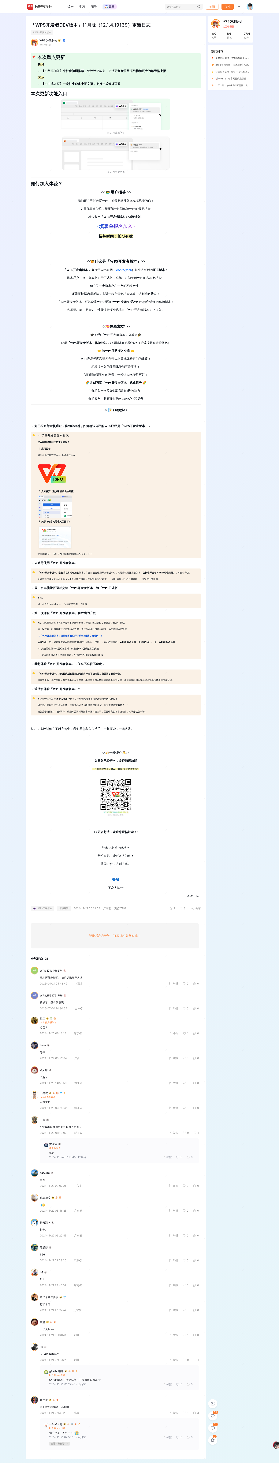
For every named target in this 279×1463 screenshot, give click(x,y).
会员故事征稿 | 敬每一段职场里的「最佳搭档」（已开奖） (244, 71)
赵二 (42, 1018)
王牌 (42, 1120)
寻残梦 (44, 1247)
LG (41, 1272)
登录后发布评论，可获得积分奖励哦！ (115, 935)
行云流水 (45, 1222)
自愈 (42, 1322)
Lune (43, 1045)
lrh (41, 1347)
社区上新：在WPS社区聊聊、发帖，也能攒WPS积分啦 (243, 85)
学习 (82, 7)
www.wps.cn (124, 270)
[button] (227, 7)
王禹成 (44, 1093)
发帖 (227, 6)
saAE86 (45, 1173)
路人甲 (44, 1070)
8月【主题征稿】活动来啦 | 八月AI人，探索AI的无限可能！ (245, 64)
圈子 (94, 7)
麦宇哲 (44, 1400)
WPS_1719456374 (51, 970)
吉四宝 (53, 1144)
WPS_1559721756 (51, 995)
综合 (71, 7)
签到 (212, 6)
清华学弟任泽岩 (49, 1297)
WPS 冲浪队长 (48, 40)
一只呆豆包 (55, 1424)
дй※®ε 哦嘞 (56, 1371)
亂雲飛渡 (45, 1197)
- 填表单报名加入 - (116, 226)
